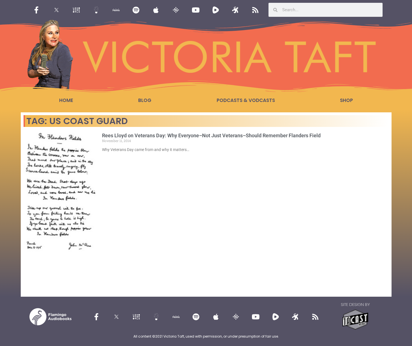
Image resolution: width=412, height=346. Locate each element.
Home (66, 100)
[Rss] (255, 10)
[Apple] (156, 10)
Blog (144, 100)
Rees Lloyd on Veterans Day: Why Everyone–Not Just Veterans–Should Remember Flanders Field (211, 135)
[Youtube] (196, 10)
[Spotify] (136, 10)
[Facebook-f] (36, 10)
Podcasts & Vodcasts (246, 100)
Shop (346, 100)
